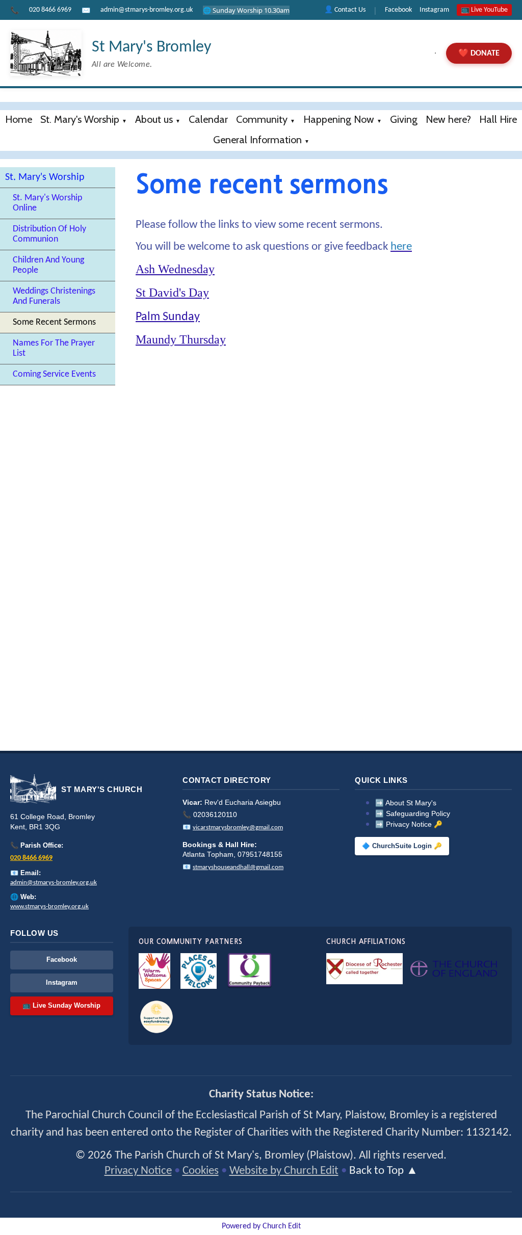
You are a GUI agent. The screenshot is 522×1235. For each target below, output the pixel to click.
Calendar (208, 119)
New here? (448, 119)
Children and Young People (48, 265)
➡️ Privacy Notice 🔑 (408, 824)
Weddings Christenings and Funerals (54, 296)
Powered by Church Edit (261, 1226)
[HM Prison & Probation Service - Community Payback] (249, 971)
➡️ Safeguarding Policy (412, 814)
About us (154, 119)
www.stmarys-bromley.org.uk (49, 906)
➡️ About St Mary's (405, 803)
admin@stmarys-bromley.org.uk (146, 10)
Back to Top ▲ (383, 1171)
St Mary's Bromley (151, 47)
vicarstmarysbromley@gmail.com (238, 827)
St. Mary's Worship (79, 119)
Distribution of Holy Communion (49, 234)
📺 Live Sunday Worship (61, 1005)
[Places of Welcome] (198, 971)
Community (262, 119)
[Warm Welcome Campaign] (154, 971)
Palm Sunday (168, 317)
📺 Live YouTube (484, 10)
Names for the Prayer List (54, 348)
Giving (403, 119)
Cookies (200, 1171)
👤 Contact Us (345, 10)
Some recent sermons (54, 322)
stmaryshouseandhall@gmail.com (238, 867)
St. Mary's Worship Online (47, 203)
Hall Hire (498, 119)
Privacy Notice (138, 1171)
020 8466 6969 (50, 10)
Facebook (398, 10)
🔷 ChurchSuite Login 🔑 (402, 846)
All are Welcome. (122, 65)
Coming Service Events (54, 374)
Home (18, 119)
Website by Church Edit (283, 1171)
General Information (257, 140)
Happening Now (338, 119)
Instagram (434, 10)
